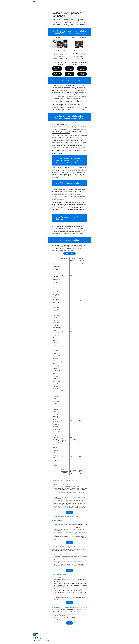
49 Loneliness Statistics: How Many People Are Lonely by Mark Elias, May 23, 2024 (67, 132)
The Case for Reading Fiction (73, 189)
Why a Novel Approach (57, 74)
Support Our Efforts (57, 68)
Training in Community (82, 68)
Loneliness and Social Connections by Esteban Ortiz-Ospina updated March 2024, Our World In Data (68, 146)
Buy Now (69, 570)
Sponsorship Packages (82, 74)
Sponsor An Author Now (64, 471)
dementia (56, 141)
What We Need (69, 74)
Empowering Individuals (69, 68)
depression (62, 141)
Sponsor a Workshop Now (81, 471)
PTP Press (36, 2)
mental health (57, 142)
